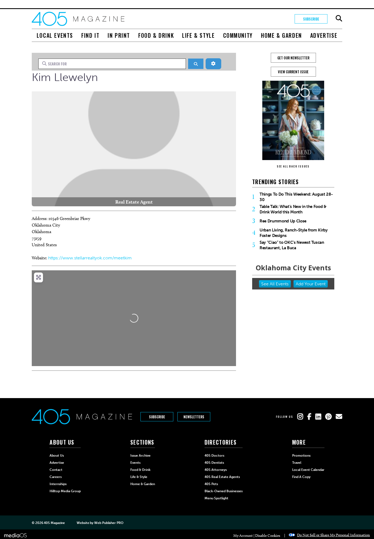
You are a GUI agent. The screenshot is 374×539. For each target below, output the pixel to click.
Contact (56, 470)
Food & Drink (156, 35)
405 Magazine (54, 523)
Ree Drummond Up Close (283, 221)
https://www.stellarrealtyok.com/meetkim (90, 257)
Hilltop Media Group (65, 491)
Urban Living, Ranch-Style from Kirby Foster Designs (294, 233)
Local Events (55, 35)
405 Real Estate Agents (222, 477)
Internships (58, 484)
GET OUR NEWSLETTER (293, 57)
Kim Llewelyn (65, 77)
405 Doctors (214, 455)
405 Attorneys (216, 470)
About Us (57, 455)
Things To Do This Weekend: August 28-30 (296, 197)
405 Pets (211, 484)
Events (135, 463)
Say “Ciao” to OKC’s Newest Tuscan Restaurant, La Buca (292, 245)
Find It (90, 35)
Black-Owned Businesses (224, 491)
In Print (119, 35)
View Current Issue (293, 71)
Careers (56, 477)
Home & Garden (281, 35)
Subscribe (311, 19)
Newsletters (193, 416)
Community (238, 35)
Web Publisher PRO (108, 523)
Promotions (301, 455)
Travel (296, 463)
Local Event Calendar (308, 470)
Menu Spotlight (216, 498)
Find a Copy (301, 477)
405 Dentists (214, 463)
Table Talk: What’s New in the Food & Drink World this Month (293, 209)
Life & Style (198, 35)
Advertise (323, 35)
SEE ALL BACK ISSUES (293, 166)
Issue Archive (140, 455)
